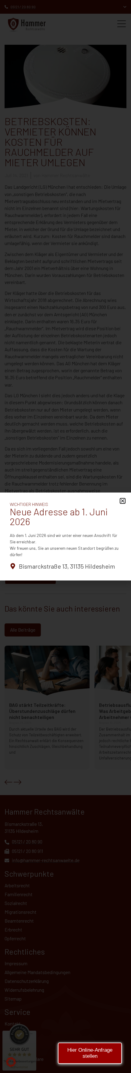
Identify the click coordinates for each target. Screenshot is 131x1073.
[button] (11, 1062)
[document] (65, 536)
